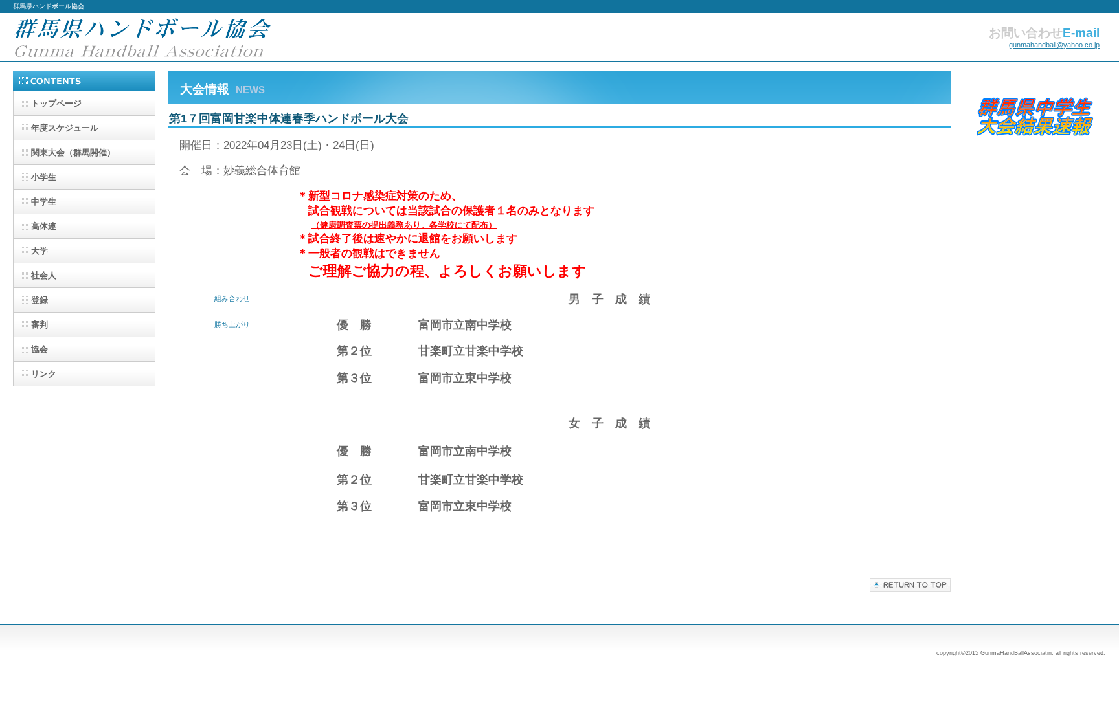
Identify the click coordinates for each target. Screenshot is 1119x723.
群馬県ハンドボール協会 (142, 37)
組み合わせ (232, 298)
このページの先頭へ (910, 585)
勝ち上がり (232, 324)
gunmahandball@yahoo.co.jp (1054, 45)
